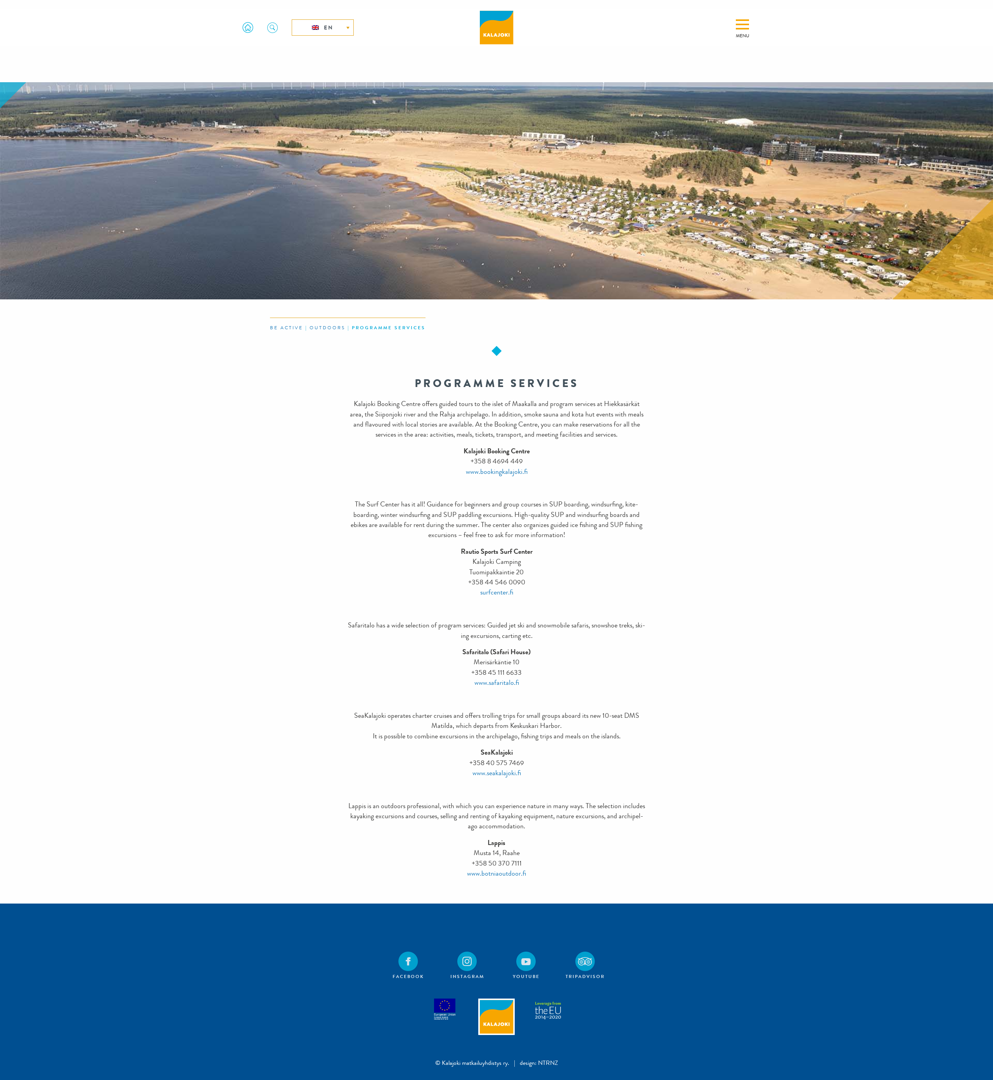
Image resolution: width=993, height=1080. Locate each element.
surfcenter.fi (496, 592)
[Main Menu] (742, 24)
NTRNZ (548, 1062)
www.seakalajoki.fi (496, 773)
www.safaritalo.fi (496, 683)
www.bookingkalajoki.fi (497, 472)
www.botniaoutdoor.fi (496, 873)
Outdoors (327, 327)
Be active (286, 327)
